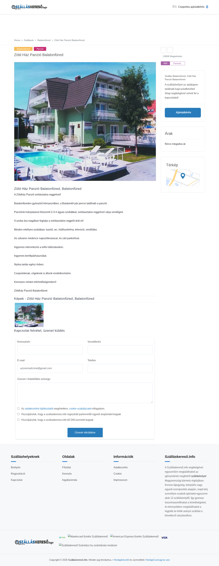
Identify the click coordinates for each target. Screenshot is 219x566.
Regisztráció (18, 473)
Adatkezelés (121, 467)
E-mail (21, 360)
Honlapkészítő (121, 559)
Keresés (67, 473)
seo (168, 559)
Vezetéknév (94, 341)
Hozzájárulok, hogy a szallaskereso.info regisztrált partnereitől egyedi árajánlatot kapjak (71, 414)
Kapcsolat (16, 480)
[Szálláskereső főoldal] (34, 542)
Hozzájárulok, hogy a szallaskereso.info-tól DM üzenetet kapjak (57, 419)
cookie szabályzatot (80, 408)
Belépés (15, 467)
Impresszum (120, 480)
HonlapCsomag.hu (156, 559)
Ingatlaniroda (69, 480)
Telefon (92, 360)
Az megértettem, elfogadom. (63, 408)
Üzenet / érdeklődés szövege (33, 379)
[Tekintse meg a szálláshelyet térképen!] (183, 177)
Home (17, 40)
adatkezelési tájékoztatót (39, 408)
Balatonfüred (44, 40)
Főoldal (66, 467)
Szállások (29, 40)
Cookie (118, 473)
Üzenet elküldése (85, 432)
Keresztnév (23, 341)
